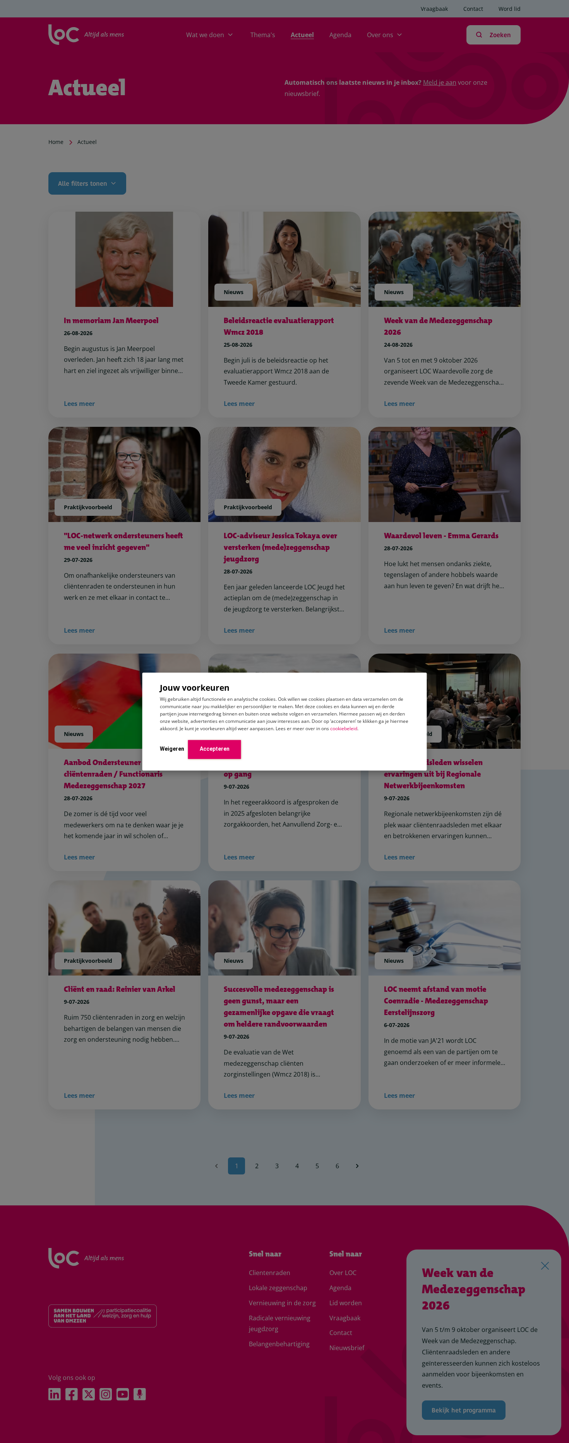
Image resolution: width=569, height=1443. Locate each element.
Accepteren (215, 749)
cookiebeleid (343, 728)
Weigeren (172, 749)
